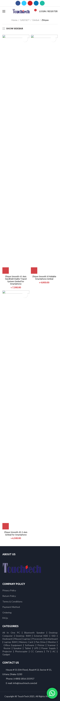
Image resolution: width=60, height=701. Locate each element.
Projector (7, 651)
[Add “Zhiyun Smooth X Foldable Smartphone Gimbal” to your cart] (34, 270)
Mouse (17, 638)
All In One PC (11, 632)
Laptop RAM (10, 642)
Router (7, 648)
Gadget (6, 654)
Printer (40, 645)
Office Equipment (13, 645)
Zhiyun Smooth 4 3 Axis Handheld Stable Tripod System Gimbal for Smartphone (16, 280)
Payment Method (11, 607)
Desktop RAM (23, 635)
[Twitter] (24, 3)
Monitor (52, 642)
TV (47, 651)
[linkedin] (36, 3)
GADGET (25, 20)
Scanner (52, 645)
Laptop (26, 638)
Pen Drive (41, 642)
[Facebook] (18, 3)
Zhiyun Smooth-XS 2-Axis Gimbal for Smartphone (15, 533)
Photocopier (21, 651)
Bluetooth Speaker (34, 632)
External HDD (41, 635)
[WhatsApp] (42, 3)
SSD (54, 635)
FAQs (5, 618)
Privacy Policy (9, 590)
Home (14, 20)
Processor (37, 638)
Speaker (17, 648)
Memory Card (26, 642)
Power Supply (48, 648)
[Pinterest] (30, 3)
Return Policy (9, 596)
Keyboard (7, 638)
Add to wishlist (25, 39)
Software (30, 645)
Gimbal (35, 20)
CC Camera (37, 651)
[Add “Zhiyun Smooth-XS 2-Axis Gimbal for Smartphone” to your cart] (5, 526)
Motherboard (51, 638)
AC (54, 651)
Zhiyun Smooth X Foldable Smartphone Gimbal (44, 277)
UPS (36, 648)
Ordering (7, 612)
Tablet (28, 648)
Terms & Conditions (12, 601)
